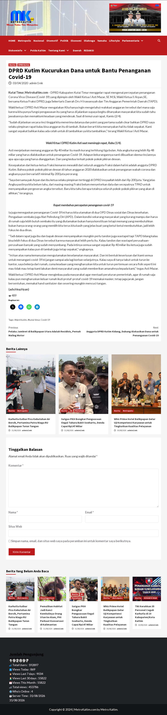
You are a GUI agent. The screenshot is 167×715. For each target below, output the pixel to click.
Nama (13, 512)
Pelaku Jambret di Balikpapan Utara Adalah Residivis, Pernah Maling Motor (44, 331)
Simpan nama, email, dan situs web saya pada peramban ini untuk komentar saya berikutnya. (71, 541)
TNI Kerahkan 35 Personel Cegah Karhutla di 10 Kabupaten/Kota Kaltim (145, 614)
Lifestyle (114, 40)
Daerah (77, 50)
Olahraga (89, 40)
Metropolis (24, 40)
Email (89, 512)
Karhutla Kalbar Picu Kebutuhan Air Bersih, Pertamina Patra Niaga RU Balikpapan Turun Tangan (29, 422)
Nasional (38, 40)
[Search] (159, 41)
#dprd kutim (21, 319)
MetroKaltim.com (85, 709)
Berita (12, 65)
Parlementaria (130, 40)
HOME (11, 40)
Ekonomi (76, 40)
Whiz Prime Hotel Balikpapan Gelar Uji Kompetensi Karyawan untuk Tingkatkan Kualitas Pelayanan (134, 422)
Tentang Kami (56, 50)
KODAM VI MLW (150, 598)
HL (71, 411)
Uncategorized (47, 598)
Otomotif (52, 40)
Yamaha (102, 40)
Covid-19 (45, 319)
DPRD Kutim (23, 65)
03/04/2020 (21, 83)
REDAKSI (89, 50)
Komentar (15, 465)
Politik (64, 40)
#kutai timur (34, 319)
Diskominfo (15, 50)
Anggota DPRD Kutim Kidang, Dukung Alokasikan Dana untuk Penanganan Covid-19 (122, 331)
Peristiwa (79, 411)
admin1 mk (36, 83)
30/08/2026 (122, 430)
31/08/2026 (16, 430)
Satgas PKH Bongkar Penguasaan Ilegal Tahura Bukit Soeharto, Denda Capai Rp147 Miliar (82, 422)
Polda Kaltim (38, 50)
